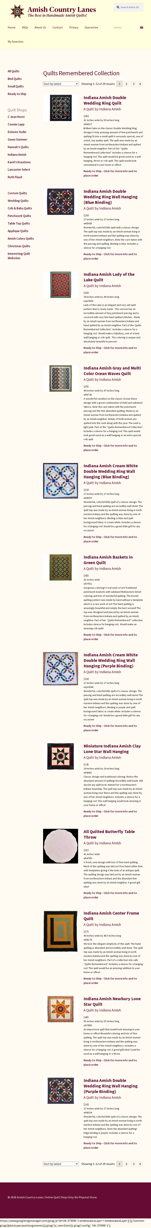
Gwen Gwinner (17, 139)
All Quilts (14, 71)
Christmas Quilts (19, 246)
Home (11, 27)
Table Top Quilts (19, 223)
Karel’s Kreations (19, 162)
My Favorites (15, 41)
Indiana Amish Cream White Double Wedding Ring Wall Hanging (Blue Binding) (111, 471)
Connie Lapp (16, 124)
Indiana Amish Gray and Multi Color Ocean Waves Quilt (112, 370)
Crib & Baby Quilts (20, 208)
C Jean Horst (16, 117)
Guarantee (91, 27)
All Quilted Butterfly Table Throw (109, 834)
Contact (57, 27)
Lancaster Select (19, 169)
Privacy (73, 27)
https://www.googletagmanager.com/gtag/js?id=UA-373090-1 (39, 1220)
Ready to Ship (17, 94)
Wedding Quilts (18, 201)
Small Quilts (16, 86)
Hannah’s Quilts (18, 147)
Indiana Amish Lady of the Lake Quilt (109, 277)
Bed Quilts (15, 79)
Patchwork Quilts (19, 216)
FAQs (25, 27)
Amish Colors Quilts (21, 238)
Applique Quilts (18, 231)
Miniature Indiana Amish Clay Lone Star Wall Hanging (112, 748)
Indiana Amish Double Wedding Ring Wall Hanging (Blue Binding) (111, 196)
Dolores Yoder (17, 132)
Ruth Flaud (15, 177)
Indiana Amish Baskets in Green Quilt (108, 559)
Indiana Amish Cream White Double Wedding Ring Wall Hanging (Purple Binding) (111, 660)
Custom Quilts (17, 193)
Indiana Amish (17, 155)
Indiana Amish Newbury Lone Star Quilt (112, 1001)
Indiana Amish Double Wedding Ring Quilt (105, 100)
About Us (40, 27)
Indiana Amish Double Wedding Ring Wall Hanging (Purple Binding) (111, 1085)
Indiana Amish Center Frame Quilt (111, 915)
